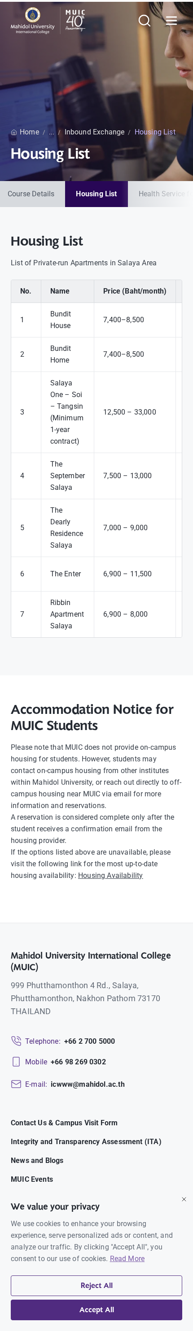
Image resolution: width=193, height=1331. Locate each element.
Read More (127, 1258)
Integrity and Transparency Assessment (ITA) (86, 1141)
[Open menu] (171, 20)
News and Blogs (37, 1160)
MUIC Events (32, 1179)
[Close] (184, 1199)
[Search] (144, 20)
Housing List (96, 194)
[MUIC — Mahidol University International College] (48, 20)
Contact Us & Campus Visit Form (64, 1123)
